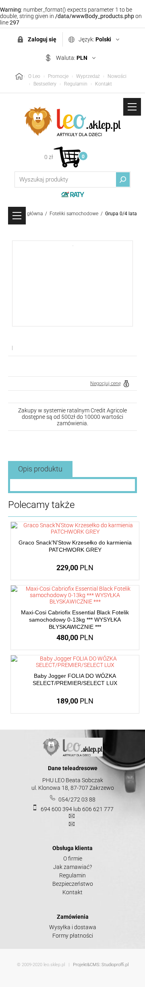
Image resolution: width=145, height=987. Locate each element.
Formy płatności (72, 935)
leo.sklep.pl (54, 964)
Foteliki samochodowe (74, 213)
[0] (67, 156)
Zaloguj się (42, 39)
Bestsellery (44, 84)
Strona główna (27, 213)
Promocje (58, 76)
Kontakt (103, 84)
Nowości (117, 76)
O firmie (72, 858)
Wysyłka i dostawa (72, 927)
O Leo (34, 76)
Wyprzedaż (88, 76)
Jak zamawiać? (72, 867)
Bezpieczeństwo (72, 884)
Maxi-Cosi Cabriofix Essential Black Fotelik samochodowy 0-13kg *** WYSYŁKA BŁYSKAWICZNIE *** (75, 619)
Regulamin (75, 84)
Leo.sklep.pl (72, 121)
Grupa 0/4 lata (121, 213)
